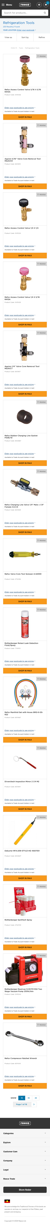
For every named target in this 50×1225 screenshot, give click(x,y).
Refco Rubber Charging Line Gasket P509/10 (21, 437)
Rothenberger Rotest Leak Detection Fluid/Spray (21, 644)
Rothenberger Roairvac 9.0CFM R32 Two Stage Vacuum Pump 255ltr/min (23, 990)
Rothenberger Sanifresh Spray (18, 920)
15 (22, 1098)
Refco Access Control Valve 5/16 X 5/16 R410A (23, 91)
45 (36, 1098)
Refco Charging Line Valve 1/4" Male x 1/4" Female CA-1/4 (24, 506)
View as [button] (8, 37)
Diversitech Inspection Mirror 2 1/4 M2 (22, 781)
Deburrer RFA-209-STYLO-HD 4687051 (22, 851)
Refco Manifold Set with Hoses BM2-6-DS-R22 (24, 713)
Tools (21, 48)
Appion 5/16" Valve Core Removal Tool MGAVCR (23, 160)
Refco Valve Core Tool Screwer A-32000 (23, 574)
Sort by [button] (25, 37)
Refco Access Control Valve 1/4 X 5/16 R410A (22, 298)
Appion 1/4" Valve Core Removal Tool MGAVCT (22, 367)
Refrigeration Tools (32, 48)
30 (29, 1098)
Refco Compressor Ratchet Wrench (21, 1058)
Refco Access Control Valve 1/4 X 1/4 (21, 228)
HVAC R (14, 48)
